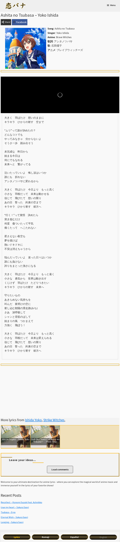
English (103, 537)
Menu (113, 5)
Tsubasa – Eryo (8, 512)
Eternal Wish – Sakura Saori (14, 517)
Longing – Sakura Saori (12, 522)
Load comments (60, 469)
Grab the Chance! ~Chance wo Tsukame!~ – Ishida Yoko (45, 440)
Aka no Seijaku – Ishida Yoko (15, 439)
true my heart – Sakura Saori (15, 507)
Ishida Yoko (33, 420)
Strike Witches (53, 420)
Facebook (21, 22)
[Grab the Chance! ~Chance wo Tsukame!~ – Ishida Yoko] (45, 427)
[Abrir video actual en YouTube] (60, 95)
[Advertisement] (60, 388)
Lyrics (17, 537)
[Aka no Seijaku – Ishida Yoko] (15, 427)
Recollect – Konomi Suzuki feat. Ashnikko (21, 502)
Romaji (45, 537)
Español (74, 537)
